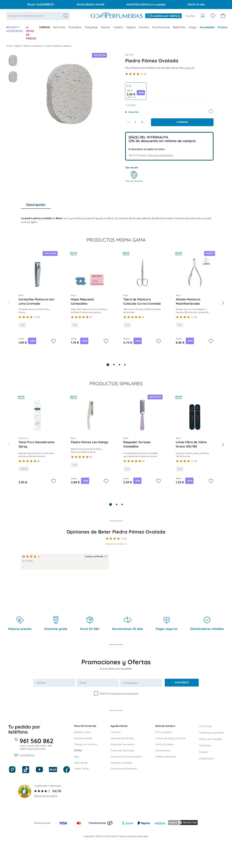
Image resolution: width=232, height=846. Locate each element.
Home (9, 46)
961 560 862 (36, 741)
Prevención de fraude (122, 750)
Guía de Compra (165, 725)
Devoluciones (162, 750)
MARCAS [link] (44, 27)
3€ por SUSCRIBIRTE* (40, 4)
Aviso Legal (205, 726)
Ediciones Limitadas (121, 762)
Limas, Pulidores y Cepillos (58, 46)
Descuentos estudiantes (124, 768)
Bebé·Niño (179, 27)
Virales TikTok (81, 768)
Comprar (182, 122)
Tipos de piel (81, 762)
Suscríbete (182, 682)
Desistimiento (206, 758)
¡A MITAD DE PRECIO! (31, 33)
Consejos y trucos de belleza (126, 756)
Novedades (207, 27)
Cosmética (75, 27)
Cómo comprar (163, 732)
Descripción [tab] (35, 204)
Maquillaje (91, 27)
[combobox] (38, 16)
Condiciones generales (211, 732)
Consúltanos (27, 755)
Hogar (193, 27)
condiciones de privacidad (124, 693)
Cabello (118, 27)
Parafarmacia (161, 27)
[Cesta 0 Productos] (223, 16)
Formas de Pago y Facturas (170, 738)
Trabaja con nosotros (85, 744)
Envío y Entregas (164, 744)
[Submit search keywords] (65, 16)
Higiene (131, 27)
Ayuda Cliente (119, 725)
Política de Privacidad (210, 739)
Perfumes (59, 27)
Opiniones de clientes (122, 738)
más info (189, 67)
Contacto (115, 732)
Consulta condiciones (160, 155)
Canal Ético (205, 745)
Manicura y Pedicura (34, 46)
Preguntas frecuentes (122, 744)
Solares (105, 27)
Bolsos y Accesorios (14, 29)
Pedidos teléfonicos (165, 756)
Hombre (144, 27)
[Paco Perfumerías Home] (117, 16)
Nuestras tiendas (83, 738)
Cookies (203, 752)
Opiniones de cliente (45, 795)
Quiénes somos (82, 732)
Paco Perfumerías (85, 725)
